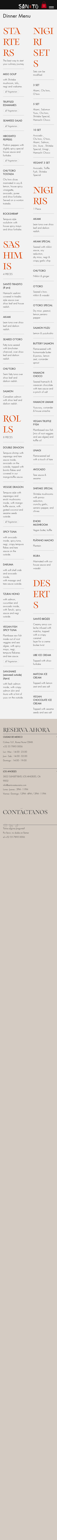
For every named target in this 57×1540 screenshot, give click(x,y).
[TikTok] (17, 825)
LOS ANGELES (10, 771)
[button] (51, 7)
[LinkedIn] (11, 825)
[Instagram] (5, 825)
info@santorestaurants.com (14, 785)
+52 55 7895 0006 (13, 746)
